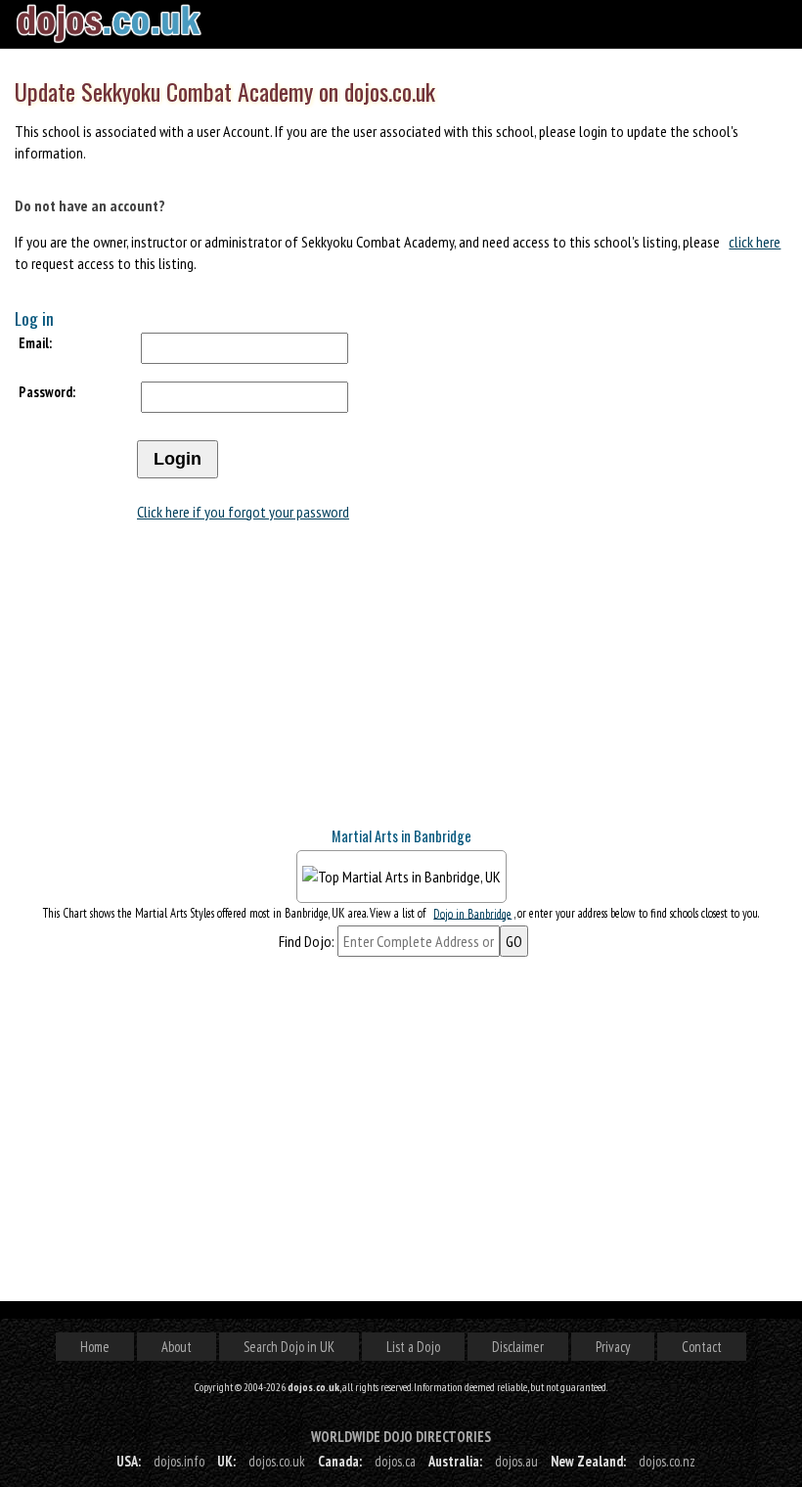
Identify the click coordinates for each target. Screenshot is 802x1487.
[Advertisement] (161, 686)
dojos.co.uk (276, 1461)
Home (95, 1346)
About (176, 1346)
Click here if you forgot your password (243, 511)
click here (754, 241)
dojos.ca (395, 1461)
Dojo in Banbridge (472, 913)
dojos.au (516, 1461)
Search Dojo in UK (289, 1346)
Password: (47, 392)
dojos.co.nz (667, 1461)
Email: (35, 343)
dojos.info (179, 1461)
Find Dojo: (306, 941)
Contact (702, 1346)
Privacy (613, 1346)
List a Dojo (413, 1346)
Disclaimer (518, 1346)
